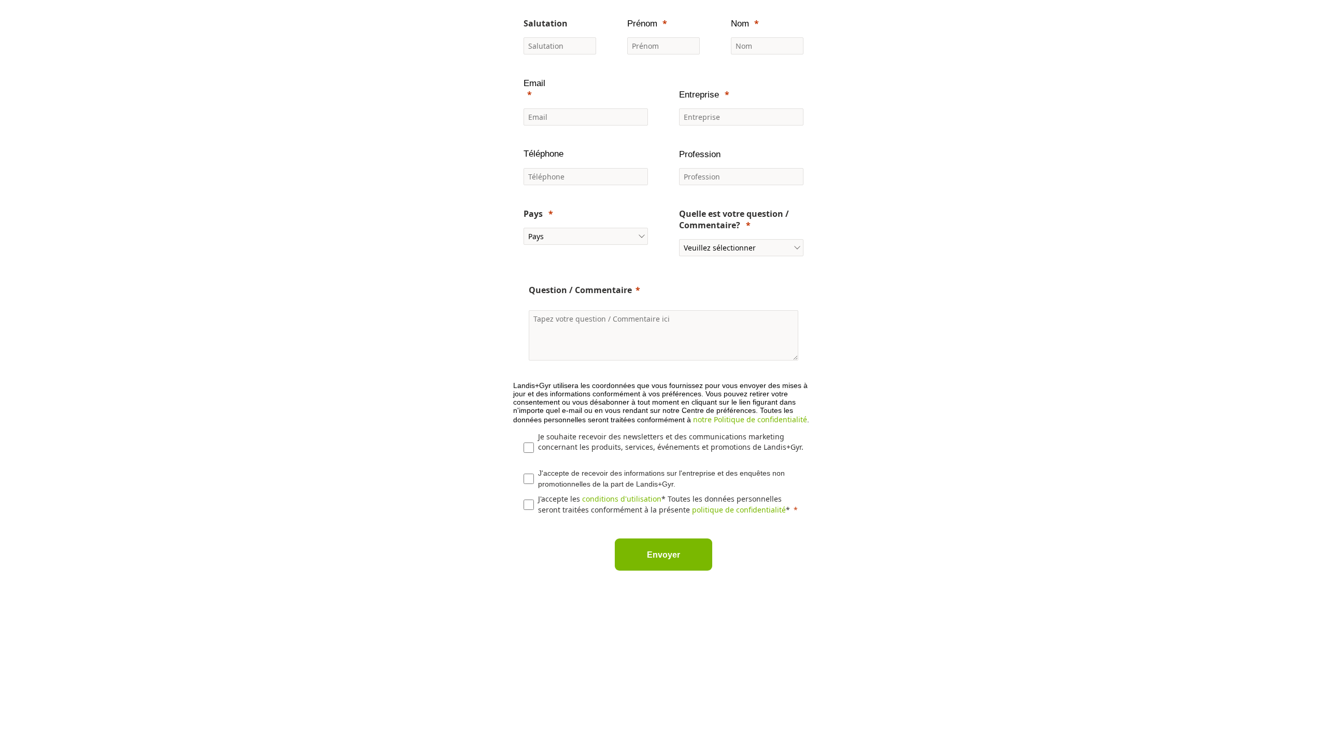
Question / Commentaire (580, 290)
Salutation (546, 23)
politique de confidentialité (739, 510)
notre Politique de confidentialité (750, 419)
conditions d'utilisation (621, 499)
